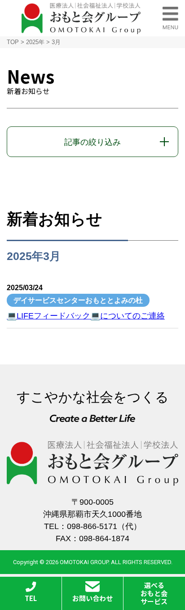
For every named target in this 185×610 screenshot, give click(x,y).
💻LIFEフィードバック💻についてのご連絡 (86, 315)
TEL (31, 598)
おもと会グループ (81, 18)
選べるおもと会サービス (154, 593)
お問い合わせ (92, 598)
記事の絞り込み (92, 142)
